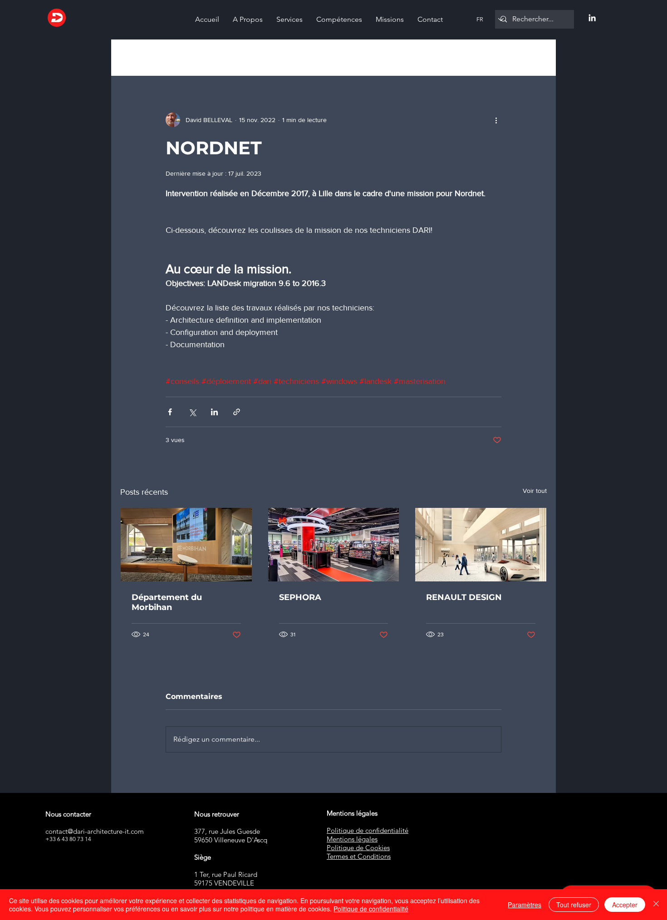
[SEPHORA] (333, 544)
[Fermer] (656, 904)
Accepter (625, 904)
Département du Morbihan (167, 602)
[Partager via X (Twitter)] (192, 412)
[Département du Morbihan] (186, 544)
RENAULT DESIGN (464, 597)
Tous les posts (141, 58)
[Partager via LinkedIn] (214, 412)
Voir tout (535, 490)
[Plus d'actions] (495, 119)
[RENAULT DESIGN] (480, 544)
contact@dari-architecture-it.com (94, 831)
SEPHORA (300, 597)
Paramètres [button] (524, 904)
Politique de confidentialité (371, 908)
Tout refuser (573, 904)
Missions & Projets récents (219, 58)
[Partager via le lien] (236, 412)
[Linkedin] (592, 18)
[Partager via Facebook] (170, 412)
